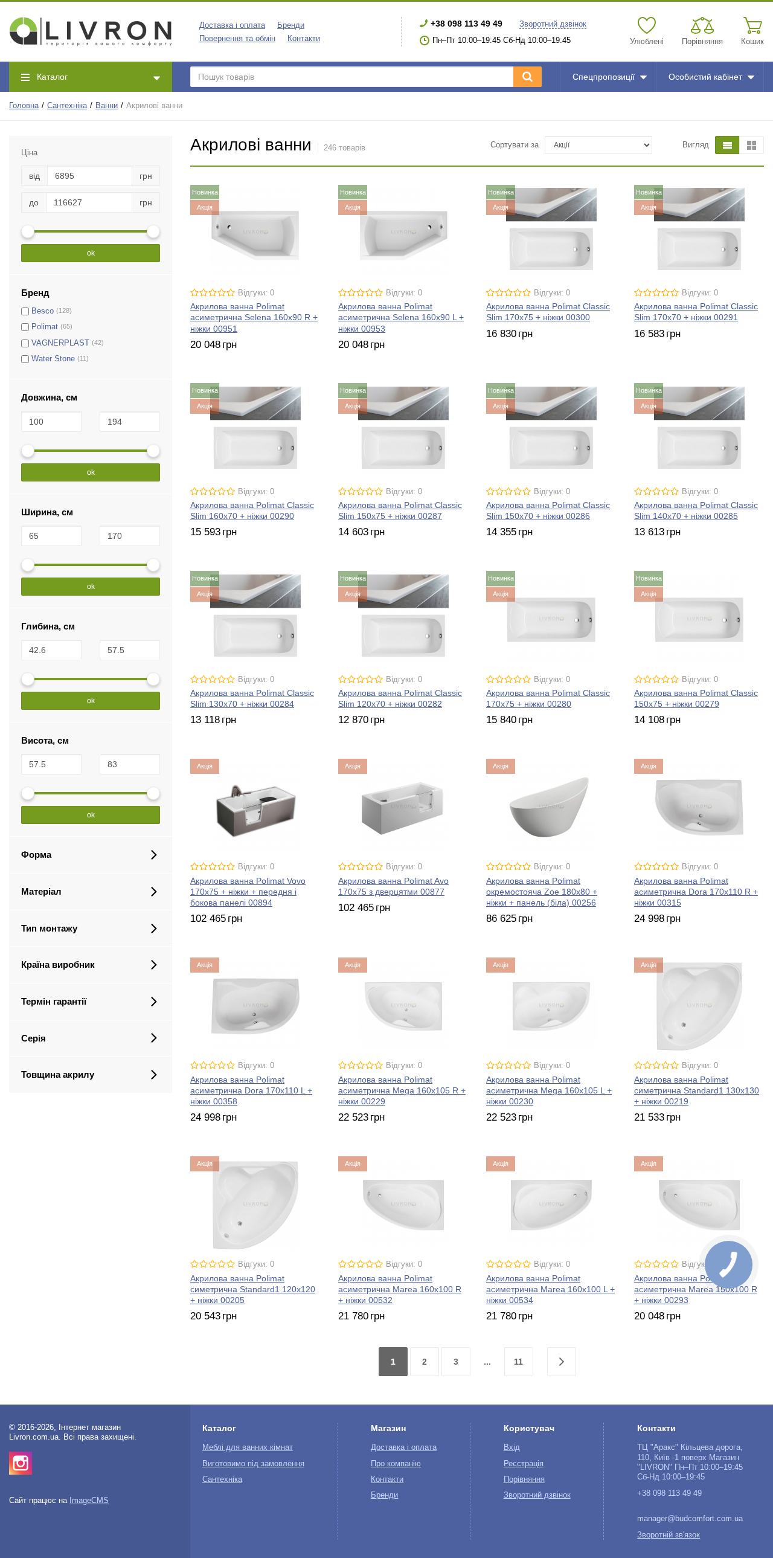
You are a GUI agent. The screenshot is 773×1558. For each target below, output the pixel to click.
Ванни (106, 105)
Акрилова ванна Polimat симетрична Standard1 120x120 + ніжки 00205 (252, 1289)
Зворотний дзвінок (552, 24)
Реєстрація (524, 1464)
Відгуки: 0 (256, 293)
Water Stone (53, 359)
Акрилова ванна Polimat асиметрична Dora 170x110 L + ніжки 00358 (251, 1090)
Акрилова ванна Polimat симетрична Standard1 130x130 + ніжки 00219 (696, 1090)
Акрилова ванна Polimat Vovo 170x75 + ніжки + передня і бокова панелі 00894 (248, 891)
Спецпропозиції (604, 77)
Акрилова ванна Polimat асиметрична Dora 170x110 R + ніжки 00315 (696, 891)
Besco (42, 311)
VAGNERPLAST (60, 343)
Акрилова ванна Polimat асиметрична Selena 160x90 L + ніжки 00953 (401, 317)
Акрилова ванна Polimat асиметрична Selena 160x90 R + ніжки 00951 (254, 317)
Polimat (44, 327)
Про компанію (396, 1464)
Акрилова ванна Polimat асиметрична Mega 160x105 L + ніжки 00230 (549, 1090)
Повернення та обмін (237, 38)
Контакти (303, 38)
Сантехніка (67, 105)
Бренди (290, 25)
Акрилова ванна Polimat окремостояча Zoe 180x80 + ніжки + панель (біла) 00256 (541, 891)
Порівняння (524, 1479)
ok (91, 253)
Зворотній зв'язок (668, 1535)
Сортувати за (514, 145)
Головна (24, 105)
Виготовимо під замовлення (253, 1464)
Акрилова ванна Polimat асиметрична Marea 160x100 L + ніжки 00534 (550, 1289)
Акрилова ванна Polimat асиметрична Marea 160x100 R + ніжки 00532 (399, 1289)
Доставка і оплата (232, 25)
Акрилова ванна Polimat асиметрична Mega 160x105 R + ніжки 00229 (402, 1090)
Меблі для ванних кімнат (247, 1447)
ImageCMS (89, 1500)
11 (518, 1361)
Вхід (512, 1447)
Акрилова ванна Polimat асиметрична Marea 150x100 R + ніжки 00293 (695, 1289)
